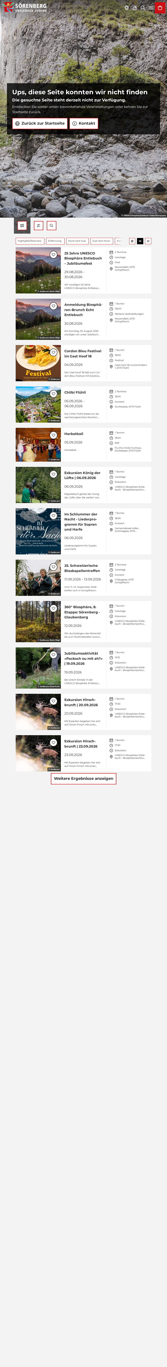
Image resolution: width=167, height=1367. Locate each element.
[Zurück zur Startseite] (24, 8)
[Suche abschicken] (51, 225)
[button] (38, 225)
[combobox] (51, 225)
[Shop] (160, 7)
